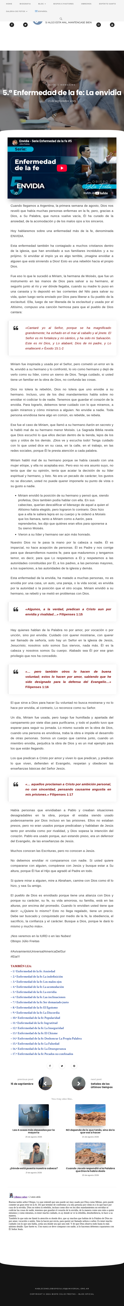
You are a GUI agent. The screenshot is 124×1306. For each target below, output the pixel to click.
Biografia (25, 4)
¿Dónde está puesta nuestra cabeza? (34, 1168)
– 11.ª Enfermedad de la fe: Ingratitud (34, 1023)
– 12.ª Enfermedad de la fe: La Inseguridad (37, 1028)
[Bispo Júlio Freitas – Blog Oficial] (62, 28)
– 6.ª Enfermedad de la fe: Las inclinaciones (38, 997)
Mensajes (68, 85)
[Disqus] (62, 1229)
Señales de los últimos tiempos (102, 1085)
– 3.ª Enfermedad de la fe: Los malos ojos (36, 982)
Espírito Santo (107, 4)
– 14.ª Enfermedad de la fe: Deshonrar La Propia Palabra (46, 1038)
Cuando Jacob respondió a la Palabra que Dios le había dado (90, 1170)
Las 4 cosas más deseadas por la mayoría (34, 1131)
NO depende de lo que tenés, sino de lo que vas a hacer (90, 1131)
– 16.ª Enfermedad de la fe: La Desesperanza (38, 1049)
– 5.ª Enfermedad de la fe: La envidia (34, 992)
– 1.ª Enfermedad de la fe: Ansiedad (33, 971)
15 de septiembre (22, 1084)
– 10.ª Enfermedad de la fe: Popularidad (35, 1018)
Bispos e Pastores (63, 4)
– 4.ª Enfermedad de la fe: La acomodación (37, 987)
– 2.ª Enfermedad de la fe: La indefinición (37, 977)
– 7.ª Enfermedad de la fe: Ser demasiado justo (40, 1002)
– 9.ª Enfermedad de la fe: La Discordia (35, 1013)
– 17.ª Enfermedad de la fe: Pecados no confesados (42, 1054)
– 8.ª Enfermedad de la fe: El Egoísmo (34, 1007)
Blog (41, 4)
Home (9, 4)
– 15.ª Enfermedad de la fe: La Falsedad (35, 1044)
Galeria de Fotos (16, 11)
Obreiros (86, 4)
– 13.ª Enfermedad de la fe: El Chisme (34, 1033)
